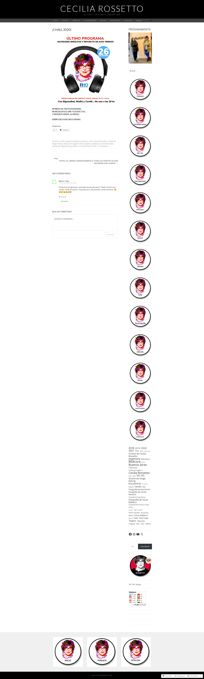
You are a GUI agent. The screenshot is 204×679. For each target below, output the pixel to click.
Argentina (69, 141)
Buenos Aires (87, 141)
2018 (131, 448)
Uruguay (132, 524)
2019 (137, 448)
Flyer (144, 487)
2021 (131, 450)
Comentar (110, 234)
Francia (131, 510)
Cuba (134, 476)
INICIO (55, 20)
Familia (137, 486)
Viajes (138, 524)
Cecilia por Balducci (135, 470)
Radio (66, 143)
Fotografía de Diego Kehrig (137, 497)
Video (142, 524)
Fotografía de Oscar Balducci (138, 501)
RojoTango (143, 518)
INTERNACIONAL (90, 20)
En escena (145, 484)
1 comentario (102, 146)
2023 (141, 451)
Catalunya (133, 467)
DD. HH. (103, 20)
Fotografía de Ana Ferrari (139, 489)
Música (131, 515)
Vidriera (148, 524)
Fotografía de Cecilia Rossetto (137, 493)
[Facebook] (130, 534)
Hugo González (138, 510)
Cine (130, 476)
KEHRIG (139, 20)
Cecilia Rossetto (100, 141)
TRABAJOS (76, 20)
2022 (137, 451)
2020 (62, 141)
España (131, 487)
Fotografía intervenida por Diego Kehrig (139, 506)
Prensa (131, 518)
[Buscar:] (151, 20)
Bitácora (77, 141)
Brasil (143, 462)
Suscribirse (145, 546)
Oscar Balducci (141, 515)
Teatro (132, 521)
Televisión (141, 521)
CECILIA (65, 20)
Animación (147, 451)
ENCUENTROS (115, 20)
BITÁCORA (128, 20)
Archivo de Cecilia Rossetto (137, 454)
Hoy (55, 158)
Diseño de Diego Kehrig (62, 146)
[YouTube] (138, 534)
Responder (64, 201)
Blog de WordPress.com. (102, 675)
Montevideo (145, 513)
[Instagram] (134, 534)
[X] (141, 534)
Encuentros (135, 483)
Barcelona (145, 459)
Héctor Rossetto (134, 513)
